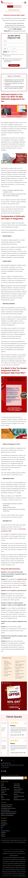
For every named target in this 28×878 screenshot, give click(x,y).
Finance (3, 834)
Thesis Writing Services (6, 806)
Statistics (3, 836)
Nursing (3, 825)
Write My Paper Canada (7, 675)
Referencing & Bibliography (7, 815)
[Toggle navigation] (25, 2)
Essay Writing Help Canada (19, 674)
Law (2, 827)
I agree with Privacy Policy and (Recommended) (14, 55)
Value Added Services (19, 796)
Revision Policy (17, 787)
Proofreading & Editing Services (8, 808)
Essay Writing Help (5, 810)
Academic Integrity (5, 799)
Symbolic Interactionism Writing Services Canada (7, 663)
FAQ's (2, 797)
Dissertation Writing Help (6, 804)
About (2, 785)
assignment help (22, 579)
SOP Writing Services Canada (20, 662)
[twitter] (3, 771)
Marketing (3, 832)
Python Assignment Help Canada (19, 665)
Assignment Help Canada (19, 671)
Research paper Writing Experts (8, 813)
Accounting (3, 820)
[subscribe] (25, 778)
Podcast (16, 797)
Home (2, 784)
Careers (3, 792)
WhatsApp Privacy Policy (19, 799)
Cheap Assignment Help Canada (19, 677)
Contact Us (3, 791)
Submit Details (14, 65)
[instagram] (1, 771)
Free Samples (4, 794)
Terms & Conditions (20, 54)
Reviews (16, 794)
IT (1, 829)
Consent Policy (17, 791)
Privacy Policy (17, 784)
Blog (2, 796)
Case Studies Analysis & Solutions (8, 811)
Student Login (17, 6)
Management (4, 823)
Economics (3, 822)
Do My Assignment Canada (19, 668)
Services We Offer (5, 789)
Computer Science (5, 830)
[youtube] (5, 771)
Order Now (10, 6)
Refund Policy (17, 785)
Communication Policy (19, 792)
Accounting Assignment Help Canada (8, 668)
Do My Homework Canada (8, 672)
